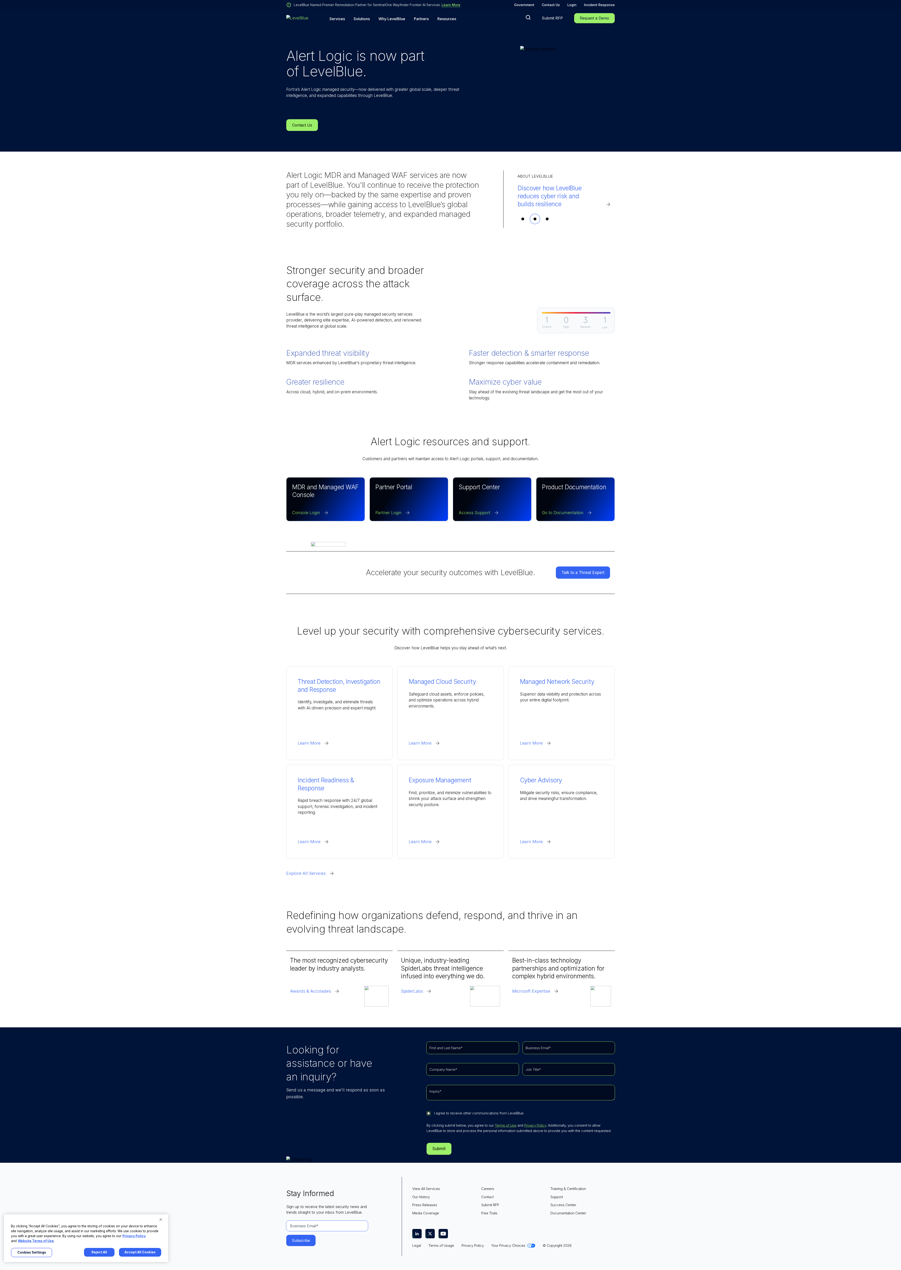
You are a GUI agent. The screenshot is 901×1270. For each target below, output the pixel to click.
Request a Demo (594, 18)
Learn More (451, 5)
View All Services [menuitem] (426, 1188)
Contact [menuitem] (487, 1197)
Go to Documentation (563, 512)
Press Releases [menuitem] (424, 1205)
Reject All (99, 1252)
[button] (528, 17)
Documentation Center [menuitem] (568, 1213)
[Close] (161, 1219)
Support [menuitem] (556, 1197)
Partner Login (388, 512)
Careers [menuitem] (487, 1188)
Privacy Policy (535, 1125)
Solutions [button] (362, 19)
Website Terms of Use (36, 1241)
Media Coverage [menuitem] (425, 1213)
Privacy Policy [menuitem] (473, 1245)
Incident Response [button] (599, 5)
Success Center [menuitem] (563, 1205)
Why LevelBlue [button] (391, 19)
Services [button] (337, 19)
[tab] (523, 219)
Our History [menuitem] (421, 1197)
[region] (86, 1238)
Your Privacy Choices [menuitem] (508, 1245)
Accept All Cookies (140, 1252)
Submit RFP (552, 18)
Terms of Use (505, 1125)
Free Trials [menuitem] (489, 1213)
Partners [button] (421, 19)
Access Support (474, 512)
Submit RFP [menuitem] (490, 1205)
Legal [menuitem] (416, 1245)
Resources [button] (446, 19)
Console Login (306, 512)
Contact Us (551, 5)
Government (524, 5)
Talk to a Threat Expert (582, 572)
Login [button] (571, 5)
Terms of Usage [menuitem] (441, 1245)
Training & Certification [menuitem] (568, 1188)
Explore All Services (306, 873)
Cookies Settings (31, 1252)
